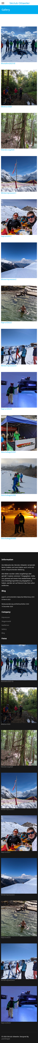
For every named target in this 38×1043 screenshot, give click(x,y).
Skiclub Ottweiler (20, 3)
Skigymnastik (6, 621)
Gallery (4, 629)
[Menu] (3, 3)
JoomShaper (6, 1039)
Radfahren (5, 625)
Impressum (6, 617)
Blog (3, 633)
